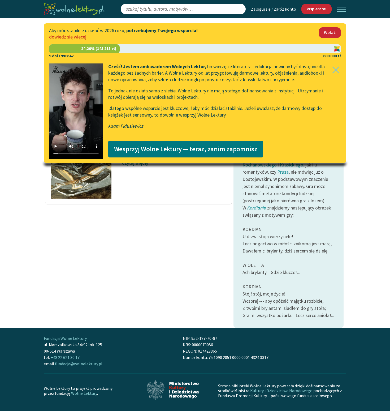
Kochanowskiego (259, 165)
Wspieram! (316, 8)
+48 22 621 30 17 (65, 357)
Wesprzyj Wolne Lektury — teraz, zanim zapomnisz (185, 149)
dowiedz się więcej (67, 37)
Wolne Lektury (84, 393)
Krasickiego (291, 165)
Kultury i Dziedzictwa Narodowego (281, 390)
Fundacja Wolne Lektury (65, 338)
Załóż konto (285, 9)
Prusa (283, 172)
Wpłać (330, 32)
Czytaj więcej (135, 163)
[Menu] (341, 9)
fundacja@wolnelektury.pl (78, 363)
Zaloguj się (261, 9)
